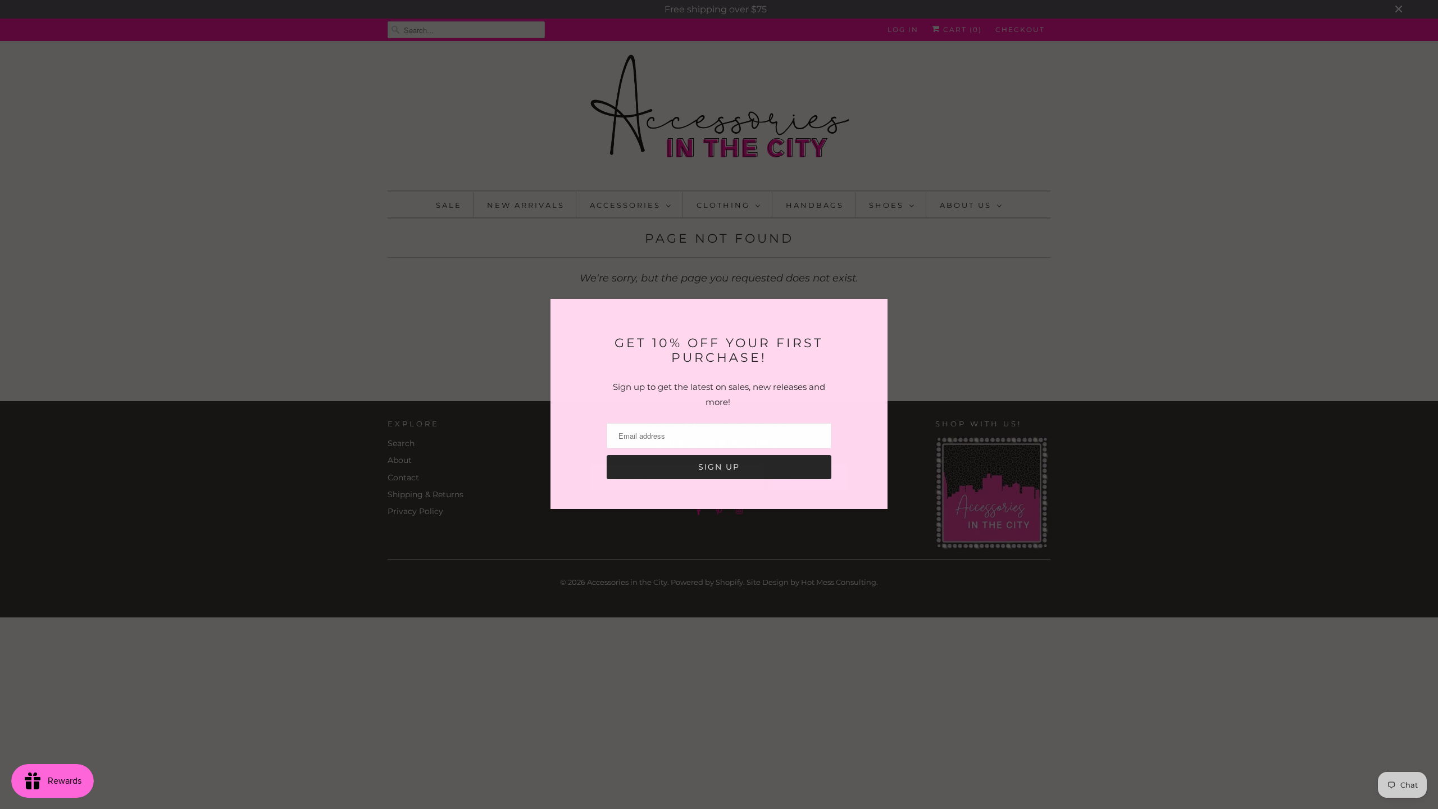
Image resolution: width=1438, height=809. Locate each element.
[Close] (878, 309)
